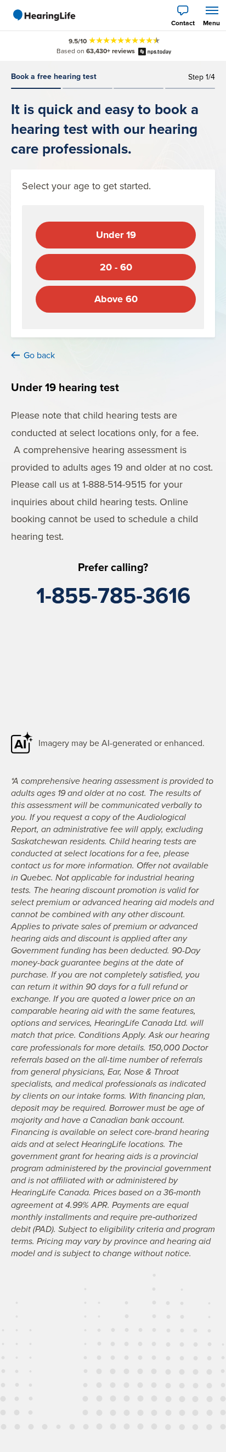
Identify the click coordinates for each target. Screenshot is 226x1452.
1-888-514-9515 (114, 484)
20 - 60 (116, 267)
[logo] (44, 15)
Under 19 (116, 235)
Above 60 (116, 299)
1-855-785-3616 (113, 595)
